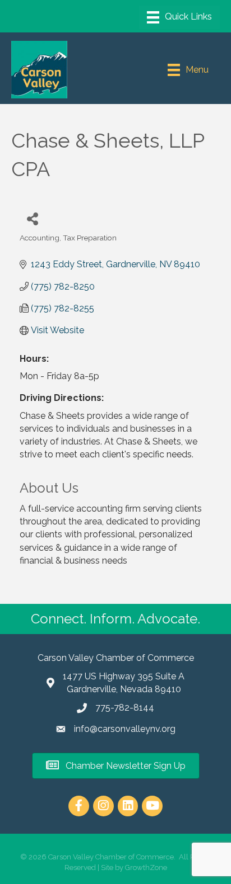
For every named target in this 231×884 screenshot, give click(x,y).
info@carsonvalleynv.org (124, 729)
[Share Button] (32, 218)
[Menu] (179, 17)
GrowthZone (146, 867)
